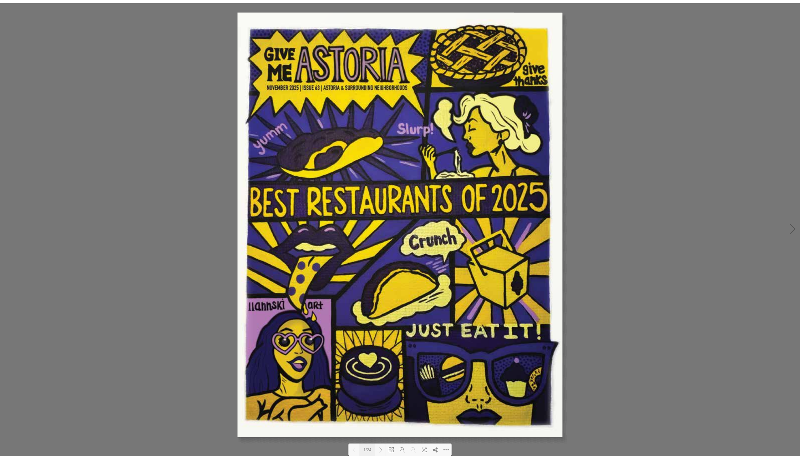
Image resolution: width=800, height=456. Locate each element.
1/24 (367, 450)
